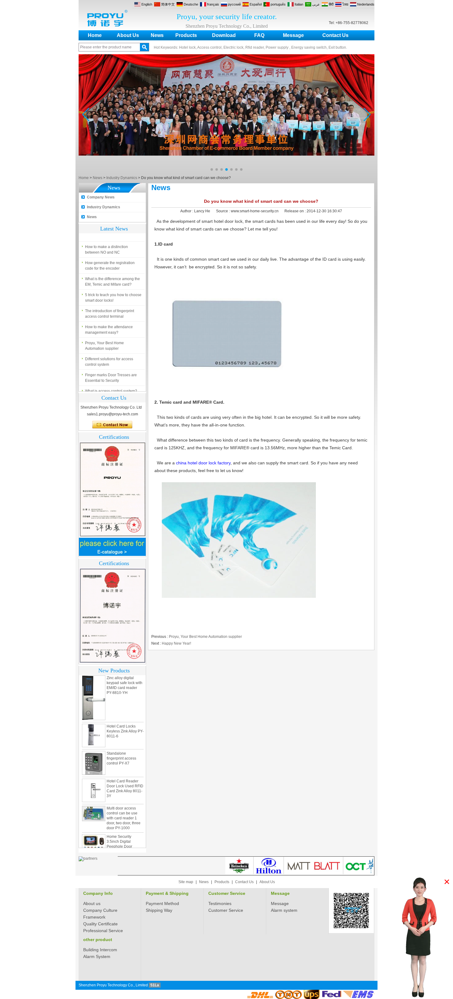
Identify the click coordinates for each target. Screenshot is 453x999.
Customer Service (226, 893)
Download (224, 35)
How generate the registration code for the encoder (110, 261)
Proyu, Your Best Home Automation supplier (104, 341)
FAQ (259, 35)
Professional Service (103, 930)
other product (97, 939)
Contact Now (112, 425)
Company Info (98, 893)
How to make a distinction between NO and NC (106, 245)
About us (91, 903)
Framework (94, 917)
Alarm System (96, 956)
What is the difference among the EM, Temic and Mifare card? (112, 277)
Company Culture (100, 910)
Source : (223, 211)
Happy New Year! (176, 643)
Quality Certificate (100, 923)
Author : (187, 211)
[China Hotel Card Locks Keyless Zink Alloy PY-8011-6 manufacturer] (93, 721)
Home (95, 35)
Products (186, 35)
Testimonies (219, 903)
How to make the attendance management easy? (109, 325)
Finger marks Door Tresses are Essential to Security (111, 373)
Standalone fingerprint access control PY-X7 (121, 744)
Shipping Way (159, 910)
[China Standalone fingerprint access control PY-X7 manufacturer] (93, 749)
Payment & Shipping (167, 893)
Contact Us (335, 35)
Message (293, 35)
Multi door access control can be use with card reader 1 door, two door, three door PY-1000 (124, 804)
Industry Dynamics (121, 178)
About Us (128, 35)
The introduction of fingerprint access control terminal (109, 309)
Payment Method (162, 903)
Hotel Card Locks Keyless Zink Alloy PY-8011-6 (125, 717)
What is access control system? (111, 386)
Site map (185, 882)
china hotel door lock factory (203, 462)
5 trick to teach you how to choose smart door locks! (113, 293)
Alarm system (284, 910)
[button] (211, 169)
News (157, 35)
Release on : (295, 211)
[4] (226, 172)
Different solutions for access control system (109, 357)
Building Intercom (100, 949)
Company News (101, 197)
